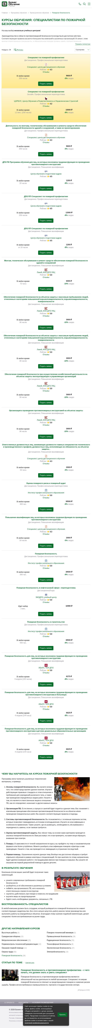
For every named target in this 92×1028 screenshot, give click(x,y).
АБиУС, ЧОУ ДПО (46, 668)
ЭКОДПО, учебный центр (46, 597)
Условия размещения (42, 1002)
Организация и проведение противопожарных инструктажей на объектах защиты (46, 411)
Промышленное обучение (39, 13)
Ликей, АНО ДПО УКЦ (46, 272)
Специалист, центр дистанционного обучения (46, 67)
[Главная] (11, 4)
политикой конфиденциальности (37, 1023)
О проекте (9, 1002)
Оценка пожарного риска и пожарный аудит (46, 483)
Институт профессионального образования (46, 493)
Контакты (23, 1002)
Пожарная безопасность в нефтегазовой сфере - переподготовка (46, 588)
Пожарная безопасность (46, 554)
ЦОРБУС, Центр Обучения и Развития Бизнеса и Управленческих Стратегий (46, 101)
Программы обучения (19, 13)
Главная (5, 13)
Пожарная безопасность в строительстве (46, 622)
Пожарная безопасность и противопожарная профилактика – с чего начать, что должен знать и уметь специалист (55, 971)
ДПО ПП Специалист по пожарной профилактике (46, 196)
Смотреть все (29, 963)
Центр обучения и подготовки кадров (46, 174)
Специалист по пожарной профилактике (46, 58)
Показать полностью (82, 44)
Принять (62, 1015)
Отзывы (46, 72)
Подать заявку (46, 84)
